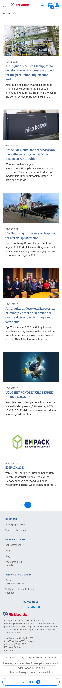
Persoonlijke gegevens (22, 672)
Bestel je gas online (15, 524)
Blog (7, 556)
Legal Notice (23, 668)
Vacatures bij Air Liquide (13, 564)
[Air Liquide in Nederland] (20, 4)
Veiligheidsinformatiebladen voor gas (17, 591)
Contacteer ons (13, 545)
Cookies (38, 668)
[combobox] (42, 5)
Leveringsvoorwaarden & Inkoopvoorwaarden (29, 663)
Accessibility (45, 672)
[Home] (15, 613)
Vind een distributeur (16, 530)
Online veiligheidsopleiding (15, 582)
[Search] (42, 5)
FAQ (7, 550)
